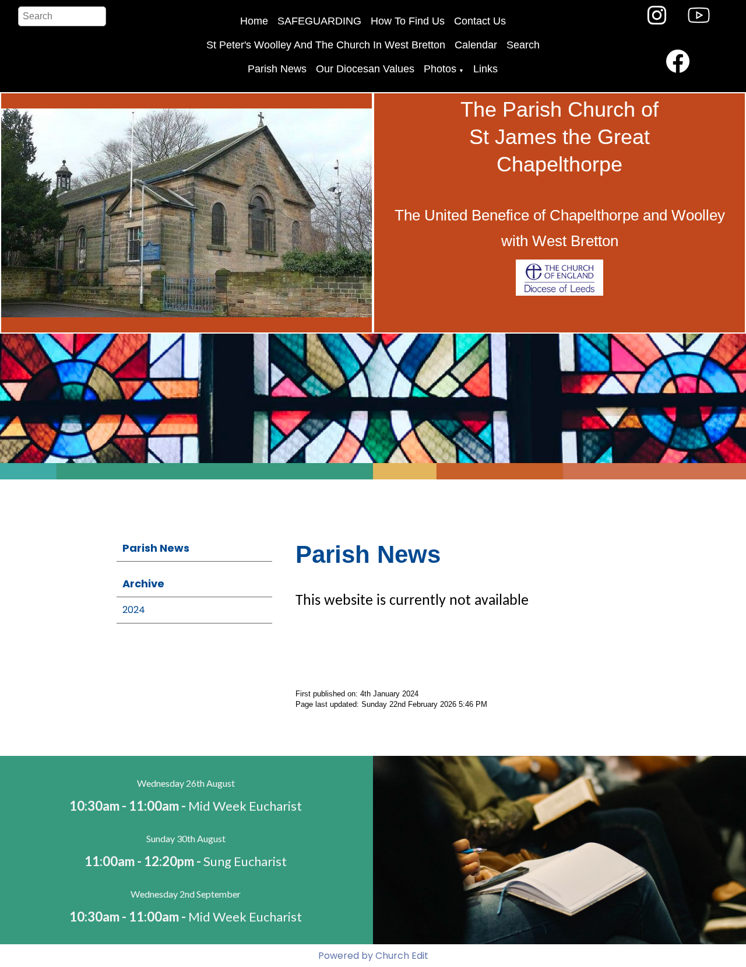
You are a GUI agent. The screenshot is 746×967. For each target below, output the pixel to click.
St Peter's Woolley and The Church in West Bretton (325, 45)
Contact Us (480, 21)
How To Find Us (408, 21)
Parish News (277, 69)
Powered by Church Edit (373, 955)
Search (523, 45)
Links (485, 69)
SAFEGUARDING (319, 21)
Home (254, 21)
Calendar (476, 45)
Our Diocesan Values (365, 69)
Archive (143, 583)
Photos (440, 69)
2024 (133, 609)
